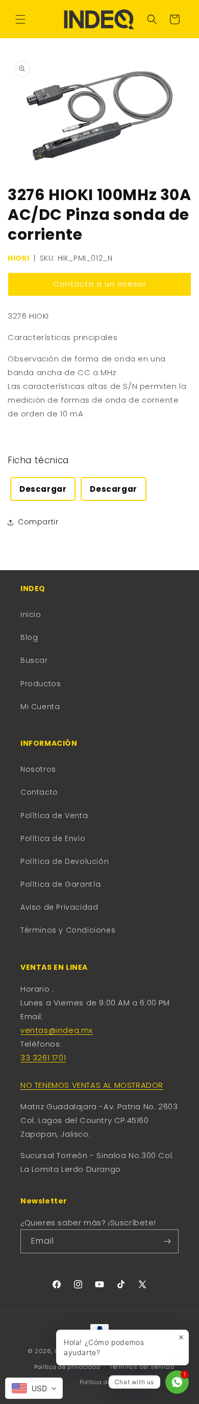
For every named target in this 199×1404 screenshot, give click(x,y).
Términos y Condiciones (67, 930)
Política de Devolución (64, 861)
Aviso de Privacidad (59, 907)
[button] (20, 19)
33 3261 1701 (43, 1057)
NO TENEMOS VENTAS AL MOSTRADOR (91, 1085)
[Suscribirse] (167, 1241)
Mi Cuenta (40, 706)
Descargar (42, 489)
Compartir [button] (38, 522)
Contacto (39, 792)
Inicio (30, 614)
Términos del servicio (142, 1367)
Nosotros (38, 769)
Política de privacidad (67, 1367)
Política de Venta (54, 815)
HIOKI (19, 258)
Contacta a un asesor (99, 283)
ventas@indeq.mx (56, 1030)
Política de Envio (52, 838)
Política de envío (104, 1382)
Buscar (34, 660)
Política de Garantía (60, 884)
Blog (29, 637)
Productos (40, 684)
